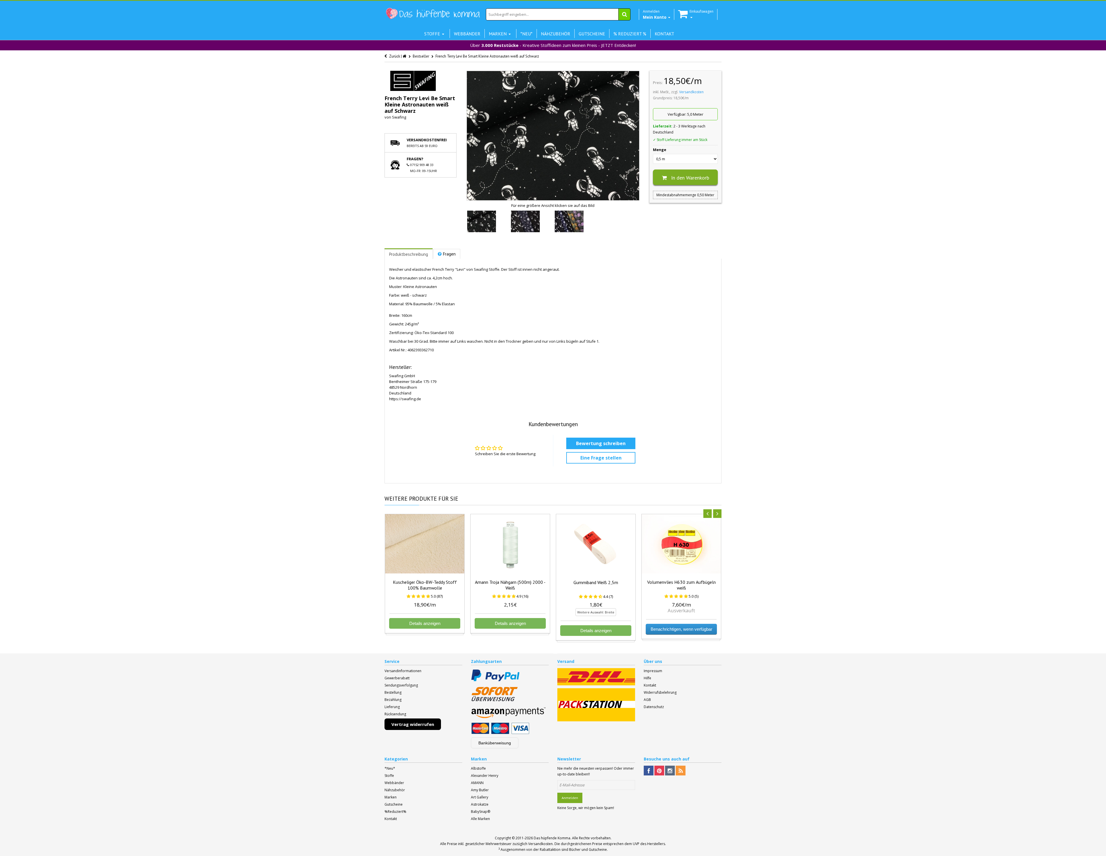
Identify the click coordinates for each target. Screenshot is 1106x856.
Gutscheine (394, 804)
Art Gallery (479, 797)
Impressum (653, 670)
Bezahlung (393, 699)
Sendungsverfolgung (401, 685)
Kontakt (650, 685)
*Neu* (390, 768)
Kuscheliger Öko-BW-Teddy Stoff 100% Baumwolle (425, 585)
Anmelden (570, 798)
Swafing (399, 117)
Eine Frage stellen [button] (601, 458)
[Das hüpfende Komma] (433, 14)
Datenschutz (654, 706)
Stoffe (389, 775)
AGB (647, 699)
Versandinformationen (403, 670)
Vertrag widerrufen (412, 724)
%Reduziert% (395, 811)
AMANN (477, 782)
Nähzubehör (395, 790)
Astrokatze (479, 804)
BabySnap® (480, 811)
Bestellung (393, 692)
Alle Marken (480, 818)
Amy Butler (480, 790)
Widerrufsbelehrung (660, 692)
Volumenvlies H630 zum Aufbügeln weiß (681, 585)
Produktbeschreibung (408, 254)
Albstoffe (478, 768)
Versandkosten (691, 91)
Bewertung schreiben (601, 443)
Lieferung (392, 706)
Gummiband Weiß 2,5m (595, 582)
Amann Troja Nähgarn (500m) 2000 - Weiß (510, 585)
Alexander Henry (484, 775)
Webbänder (394, 782)
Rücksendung (395, 714)
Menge (659, 149)
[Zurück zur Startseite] (405, 56)
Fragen (449, 254)
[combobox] (558, 14)
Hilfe (647, 678)
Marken (391, 797)
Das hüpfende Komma (552, 838)
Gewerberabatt (397, 678)
